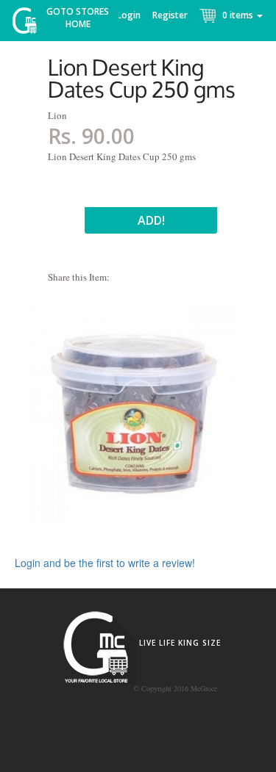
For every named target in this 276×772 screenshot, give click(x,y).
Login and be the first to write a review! (105, 562)
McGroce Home (29, 23)
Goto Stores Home (77, 17)
